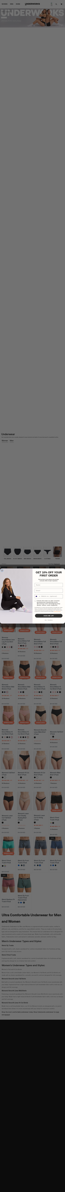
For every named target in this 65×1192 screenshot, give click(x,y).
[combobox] (38, 596)
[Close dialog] (2, 570)
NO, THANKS (49, 620)
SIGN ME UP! (49, 616)
